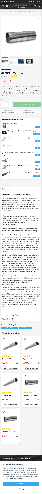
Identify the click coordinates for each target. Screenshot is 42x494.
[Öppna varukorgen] (39, 6)
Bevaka (37, 134)
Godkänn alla (21, 483)
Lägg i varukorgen (10, 368)
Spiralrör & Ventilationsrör (21, 11)
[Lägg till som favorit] (35, 6)
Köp (37, 127)
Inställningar (21, 489)
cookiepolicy (18, 478)
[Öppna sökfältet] (7, 6)
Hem (2, 11)
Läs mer (4, 95)
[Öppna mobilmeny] (3, 6)
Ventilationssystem (9, 11)
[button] (38, 19)
